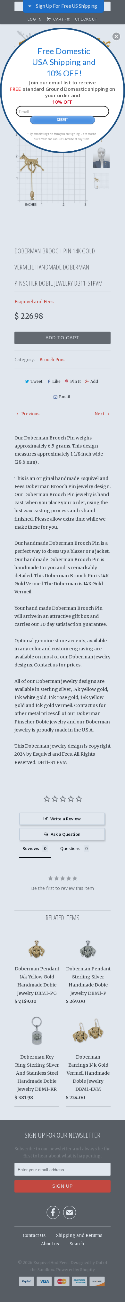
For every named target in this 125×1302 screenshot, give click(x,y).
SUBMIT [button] (62, 119)
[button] (116, 36)
